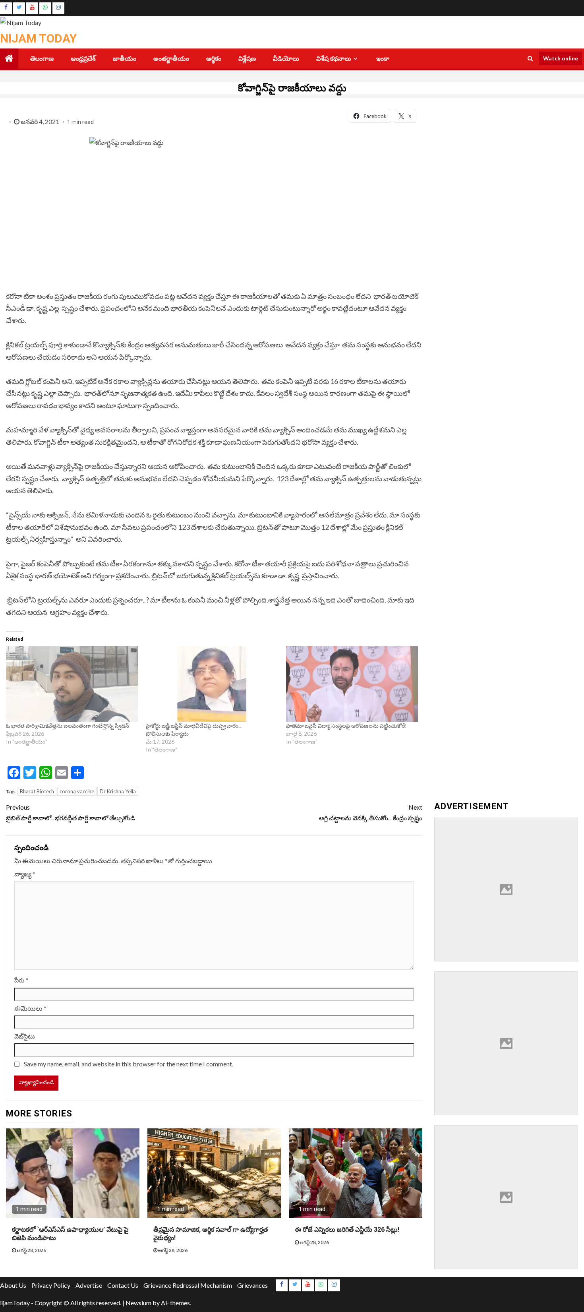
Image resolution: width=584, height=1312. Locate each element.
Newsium (138, 1302)
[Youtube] (32, 8)
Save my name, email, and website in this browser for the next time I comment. (128, 1064)
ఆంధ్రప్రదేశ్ (83, 58)
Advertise (88, 1285)
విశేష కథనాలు (333, 58)
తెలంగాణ (42, 58)
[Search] (530, 58)
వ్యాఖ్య (24, 874)
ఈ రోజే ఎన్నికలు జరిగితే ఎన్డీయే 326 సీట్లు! (347, 1229)
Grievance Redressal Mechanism (187, 1285)
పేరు (21, 980)
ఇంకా (382, 58)
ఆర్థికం (213, 58)
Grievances (252, 1285)
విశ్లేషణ (247, 58)
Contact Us (122, 1285)
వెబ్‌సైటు (24, 1036)
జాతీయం (124, 58)
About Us (13, 1285)
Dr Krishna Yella (118, 791)
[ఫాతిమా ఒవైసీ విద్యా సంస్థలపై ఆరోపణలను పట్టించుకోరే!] (352, 684)
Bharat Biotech (37, 791)
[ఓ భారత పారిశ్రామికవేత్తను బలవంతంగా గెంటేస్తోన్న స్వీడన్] (72, 684)
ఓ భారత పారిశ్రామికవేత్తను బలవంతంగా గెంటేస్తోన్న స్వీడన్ (68, 725)
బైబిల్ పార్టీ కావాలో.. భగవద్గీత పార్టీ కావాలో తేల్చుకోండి (70, 812)
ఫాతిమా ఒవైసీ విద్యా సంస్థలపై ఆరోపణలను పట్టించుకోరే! (346, 725)
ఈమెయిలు (30, 1008)
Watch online (560, 58)
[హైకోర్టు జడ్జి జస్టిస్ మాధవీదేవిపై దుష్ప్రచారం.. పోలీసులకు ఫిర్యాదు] (212, 684)
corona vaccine (77, 791)
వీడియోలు (286, 58)
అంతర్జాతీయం (171, 58)
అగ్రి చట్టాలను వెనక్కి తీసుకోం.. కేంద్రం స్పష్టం (370, 812)
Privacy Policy (50, 1285)
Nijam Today (38, 38)
